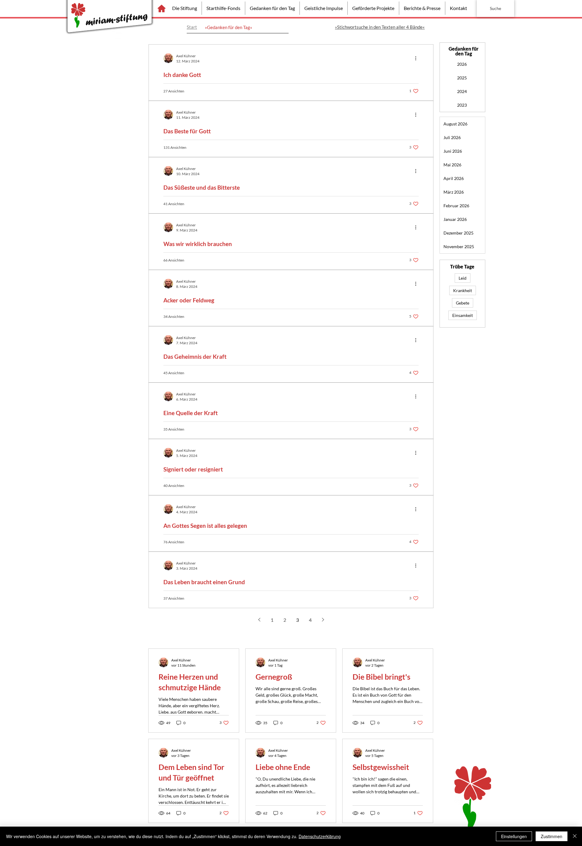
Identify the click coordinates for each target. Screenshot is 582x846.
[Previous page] (259, 619)
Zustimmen (551, 836)
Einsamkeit (462, 315)
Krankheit (462, 290)
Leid (463, 278)
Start (192, 27)
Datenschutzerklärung (320, 836)
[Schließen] (574, 836)
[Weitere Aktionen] (417, 58)
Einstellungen (514, 836)
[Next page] (322, 619)
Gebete (462, 302)
